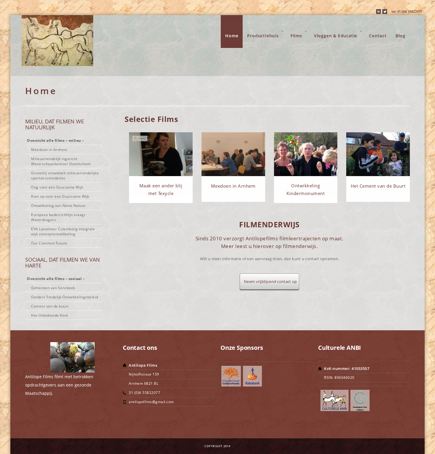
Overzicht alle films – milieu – (55, 140)
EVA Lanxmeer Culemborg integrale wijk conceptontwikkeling (63, 231)
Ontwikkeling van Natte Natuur (58, 205)
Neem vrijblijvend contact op (269, 281)
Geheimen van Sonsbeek (53, 287)
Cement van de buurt (50, 306)
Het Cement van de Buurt (378, 186)
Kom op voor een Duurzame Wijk (60, 196)
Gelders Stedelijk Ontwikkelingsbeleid (64, 297)
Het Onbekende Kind (49, 315)
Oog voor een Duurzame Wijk (57, 187)
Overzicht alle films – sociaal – (56, 278)
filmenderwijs (299, 246)
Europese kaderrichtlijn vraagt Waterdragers (58, 217)
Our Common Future (49, 243)
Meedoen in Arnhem (233, 186)
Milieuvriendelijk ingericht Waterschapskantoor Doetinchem (61, 161)
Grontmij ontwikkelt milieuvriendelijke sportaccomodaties (65, 175)
